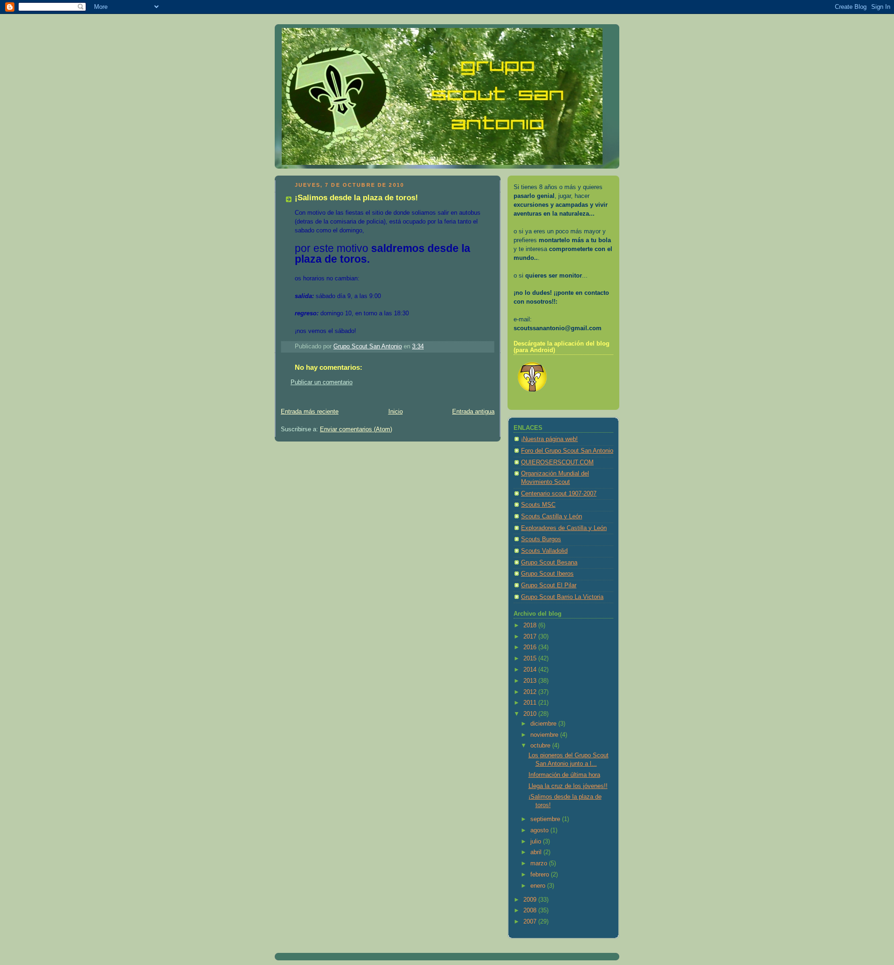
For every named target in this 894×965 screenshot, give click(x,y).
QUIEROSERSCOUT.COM (557, 462)
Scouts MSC (538, 505)
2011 (530, 703)
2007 (530, 921)
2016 (530, 647)
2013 (530, 681)
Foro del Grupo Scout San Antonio (567, 451)
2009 (530, 900)
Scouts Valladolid (544, 551)
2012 (530, 692)
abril (536, 852)
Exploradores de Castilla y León (564, 528)
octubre (541, 745)
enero (538, 886)
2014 (530, 669)
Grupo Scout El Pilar (548, 585)
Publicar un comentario (321, 382)
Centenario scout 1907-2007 (558, 493)
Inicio (395, 411)
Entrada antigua (473, 411)
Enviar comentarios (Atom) (356, 429)
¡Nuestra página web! (549, 439)
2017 (530, 636)
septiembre (546, 819)
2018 (530, 625)
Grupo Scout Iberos (547, 574)
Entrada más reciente (310, 411)
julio (536, 841)
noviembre (545, 735)
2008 (530, 910)
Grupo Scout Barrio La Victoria (562, 597)
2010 (530, 714)
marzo (539, 863)
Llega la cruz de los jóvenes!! (568, 786)
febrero (540, 874)
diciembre (544, 723)
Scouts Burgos (541, 539)
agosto (540, 830)
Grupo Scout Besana (549, 562)
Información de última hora (564, 775)
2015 (530, 658)
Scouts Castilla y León (551, 516)
